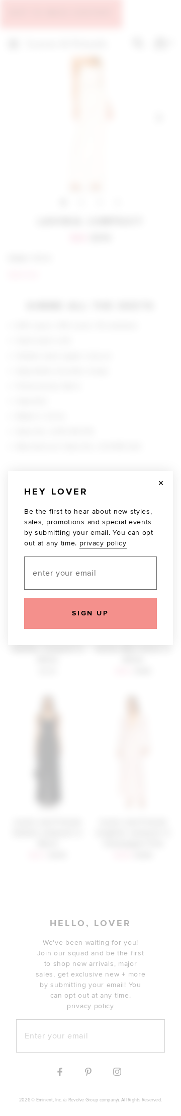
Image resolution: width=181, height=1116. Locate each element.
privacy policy (103, 543)
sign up (90, 613)
